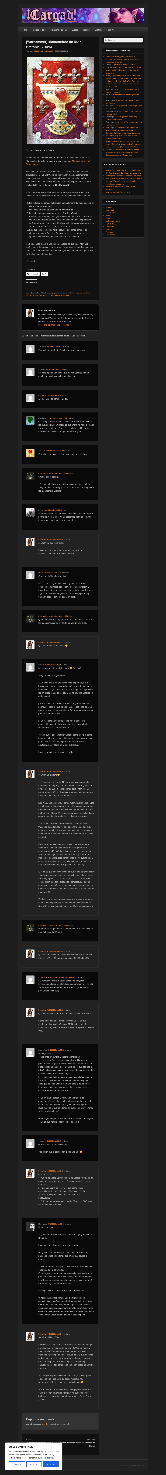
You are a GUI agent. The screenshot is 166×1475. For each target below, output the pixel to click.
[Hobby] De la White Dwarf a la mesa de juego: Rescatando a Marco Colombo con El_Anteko (123, 84)
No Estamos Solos (113, 221)
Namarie (49, 51)
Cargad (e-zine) (39, 29)
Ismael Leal (110, 135)
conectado (45, 1424)
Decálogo (86, 29)
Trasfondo (109, 232)
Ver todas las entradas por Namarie (55, 324)
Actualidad (110, 210)
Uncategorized (111, 234)
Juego (51, 293)
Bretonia (70, 293)
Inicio (26, 29)
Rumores (109, 229)
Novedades (110, 226)
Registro (110, 29)
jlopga (40, 395)
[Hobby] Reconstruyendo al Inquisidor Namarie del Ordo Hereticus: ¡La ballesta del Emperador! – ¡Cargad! (123, 78)
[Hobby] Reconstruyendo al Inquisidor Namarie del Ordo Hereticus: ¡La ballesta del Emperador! (122, 59)
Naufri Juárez (43, 473)
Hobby (108, 215)
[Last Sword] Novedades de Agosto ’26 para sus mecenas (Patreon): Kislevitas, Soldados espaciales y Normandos (123, 130)
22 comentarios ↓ (61, 51)
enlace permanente (62, 295)
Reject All (34, 1464)
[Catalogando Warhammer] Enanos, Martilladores (124, 175)
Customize (17, 1464)
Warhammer (34, 295)
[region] (33, 1456)
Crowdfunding (111, 212)
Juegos (75, 29)
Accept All (51, 1464)
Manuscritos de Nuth (59, 29)
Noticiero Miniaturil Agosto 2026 (126, 64)
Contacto (98, 29)
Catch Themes (138, 1466)
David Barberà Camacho (47, 977)
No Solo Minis (111, 224)
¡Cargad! (109, 207)
